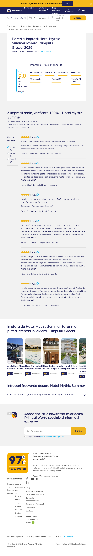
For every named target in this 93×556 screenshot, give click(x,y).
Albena (18, 484)
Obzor (17, 500)
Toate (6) (12, 148)
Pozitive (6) (13, 154)
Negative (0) (13, 160)
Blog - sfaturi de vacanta (56, 10)
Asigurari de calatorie (35, 491)
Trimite (78, 431)
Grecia (10, 493)
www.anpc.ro (68, 537)
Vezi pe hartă (46, 51)
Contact (29, 511)
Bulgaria (10, 484)
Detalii (67, 4)
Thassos (18, 503)
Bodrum (18, 513)
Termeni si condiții (63, 544)
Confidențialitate (79, 544)
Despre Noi (30, 507)
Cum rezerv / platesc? (35, 504)
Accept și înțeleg (45, 437)
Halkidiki (18, 506)
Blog (28, 488)
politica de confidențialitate (52, 437)
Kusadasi (19, 510)
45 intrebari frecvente (35, 495)
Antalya (18, 516)
